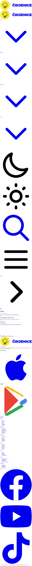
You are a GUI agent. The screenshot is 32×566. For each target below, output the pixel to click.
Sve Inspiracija (4, 428)
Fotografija (3, 439)
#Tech (18, 324)
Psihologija (3, 429)
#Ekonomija (12, 314)
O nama (3, 452)
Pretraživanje (3, 466)
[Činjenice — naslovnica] (16, 9)
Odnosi (3, 431)
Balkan (3, 421)
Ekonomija (3, 424)
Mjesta (3, 448)
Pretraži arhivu (2, 321)
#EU (8, 324)
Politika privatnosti (4, 458)
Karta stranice (4, 467)
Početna (1, 275)
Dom (2, 437)
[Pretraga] (16, 243)
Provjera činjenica (4, 455)
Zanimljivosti (3, 446)
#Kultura (20, 324)
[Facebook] (16, 500)
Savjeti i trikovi (4, 430)
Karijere (3, 454)
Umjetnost (3, 440)
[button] (16, 180)
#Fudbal (7, 324)
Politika (3, 423)
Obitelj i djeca (4, 432)
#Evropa (9, 314)
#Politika (7, 314)
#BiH (5, 314)
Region (3, 422)
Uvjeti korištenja (4, 459)
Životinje (3, 445)
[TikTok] (16, 563)
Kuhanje (3, 438)
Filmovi (3, 447)
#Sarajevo (10, 324)
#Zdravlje (16, 324)
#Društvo (15, 314)
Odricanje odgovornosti (5, 461)
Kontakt (3, 453)
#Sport (3, 324)
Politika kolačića (4, 460)
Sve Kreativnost (4, 436)
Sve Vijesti (3, 420)
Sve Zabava (3, 444)
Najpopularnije (4, 465)
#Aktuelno (17, 314)
